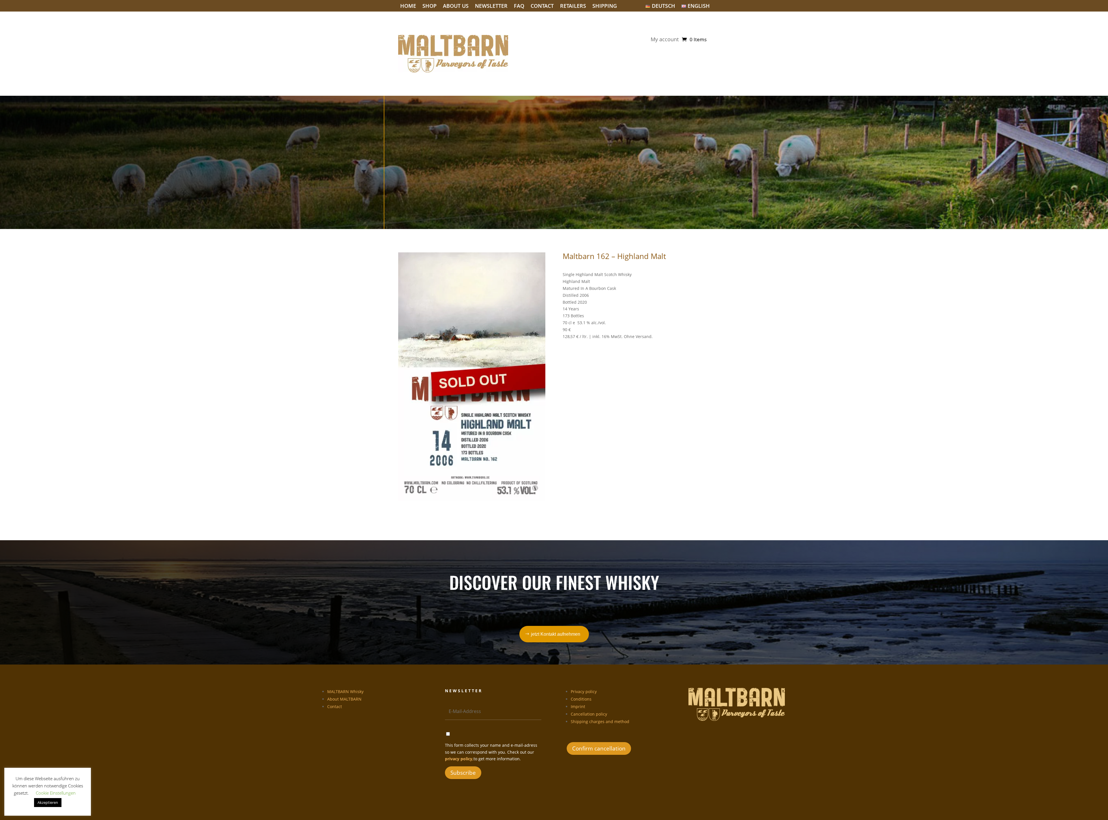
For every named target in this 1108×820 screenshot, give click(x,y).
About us (456, 6)
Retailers (573, 6)
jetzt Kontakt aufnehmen (555, 634)
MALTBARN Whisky (345, 691)
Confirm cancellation (599, 748)
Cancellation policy (589, 714)
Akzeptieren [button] (48, 802)
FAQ (519, 6)
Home (408, 6)
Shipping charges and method (600, 721)
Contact (542, 6)
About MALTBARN (344, 699)
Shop (429, 6)
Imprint (578, 706)
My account (665, 40)
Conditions (581, 699)
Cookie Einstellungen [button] (56, 793)
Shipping (604, 6)
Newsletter (491, 6)
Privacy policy (584, 691)
